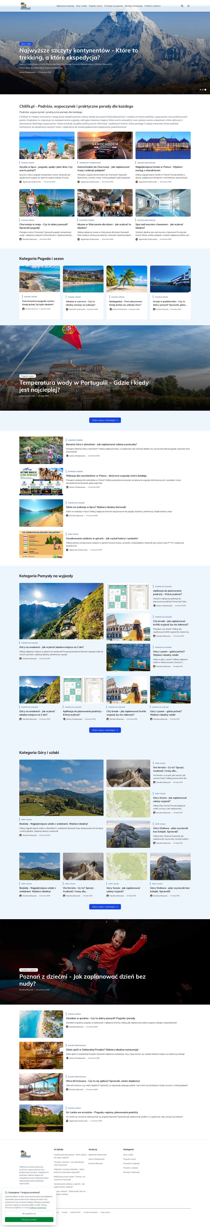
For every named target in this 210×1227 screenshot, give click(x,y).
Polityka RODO (75, 1212)
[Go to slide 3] (205, 90)
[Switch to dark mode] (188, 6)
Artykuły (58, 1149)
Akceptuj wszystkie (29, 1219)
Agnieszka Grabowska (98, 1155)
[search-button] (182, 6)
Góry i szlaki (81, 6)
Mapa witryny (105, 1212)
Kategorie (128, 1149)
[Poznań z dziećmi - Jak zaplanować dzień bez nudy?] (105, 962)
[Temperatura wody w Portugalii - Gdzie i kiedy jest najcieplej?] (105, 368)
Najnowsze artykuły (65, 6)
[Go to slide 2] (203, 89)
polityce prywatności (38, 1208)
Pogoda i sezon (95, 6)
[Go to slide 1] (200, 89)
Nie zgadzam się (29, 1213)
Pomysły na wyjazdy (113, 6)
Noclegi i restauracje (134, 6)
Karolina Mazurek (26, 990)
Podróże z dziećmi (152, 6)
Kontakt (64, 1212)
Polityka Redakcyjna (91, 1212)
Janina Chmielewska (27, 72)
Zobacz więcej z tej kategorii (103, 420)
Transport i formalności (90, 163)
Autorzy (93, 1149)
